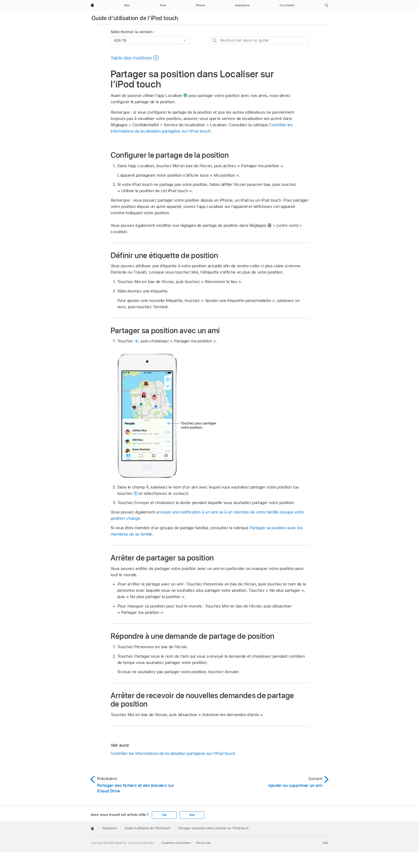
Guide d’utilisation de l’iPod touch (134, 18)
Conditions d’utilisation (176, 842)
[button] (326, 5)
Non (192, 815)
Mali (325, 842)
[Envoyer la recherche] (215, 40)
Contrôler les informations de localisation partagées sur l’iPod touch (173, 753)
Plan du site (203, 842)
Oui (164, 815)
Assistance (109, 828)
